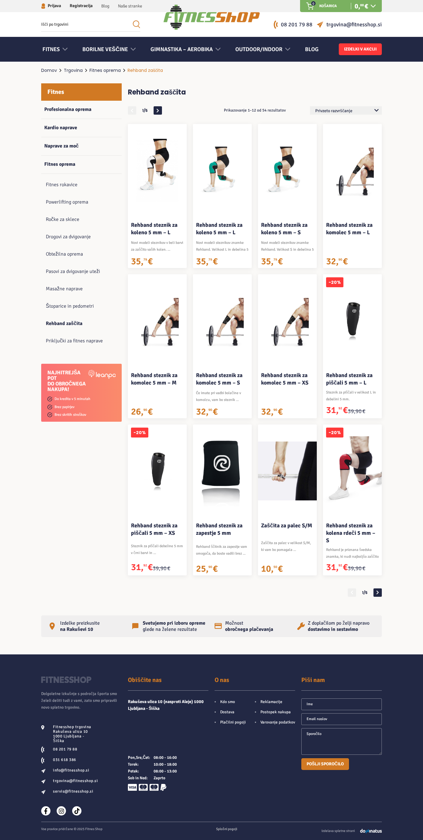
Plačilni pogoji (233, 722)
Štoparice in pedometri (70, 306)
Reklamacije (271, 701)
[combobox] (346, 110)
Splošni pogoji (226, 829)
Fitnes (55, 92)
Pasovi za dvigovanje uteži (73, 271)
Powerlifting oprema (67, 202)
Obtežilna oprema (64, 254)
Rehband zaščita (64, 323)
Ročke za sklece (62, 219)
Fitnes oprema (105, 70)
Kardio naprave (60, 128)
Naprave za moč (61, 146)
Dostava (227, 712)
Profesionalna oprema (67, 109)
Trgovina (73, 70)
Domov (49, 70)
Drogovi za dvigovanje (68, 237)
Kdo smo (227, 701)
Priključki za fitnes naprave (74, 341)
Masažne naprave (64, 289)
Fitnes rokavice (61, 185)
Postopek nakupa (275, 712)
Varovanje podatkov (277, 722)
